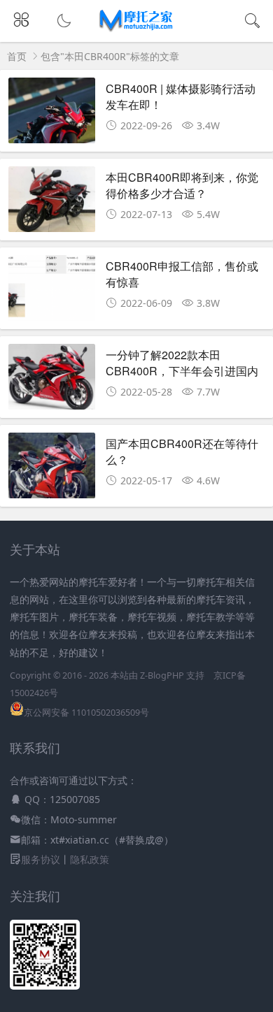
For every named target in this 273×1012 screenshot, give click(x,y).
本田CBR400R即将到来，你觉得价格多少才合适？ (182, 185)
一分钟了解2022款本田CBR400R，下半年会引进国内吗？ (182, 370)
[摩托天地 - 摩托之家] (136, 28)
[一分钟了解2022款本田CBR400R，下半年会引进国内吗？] (52, 380)
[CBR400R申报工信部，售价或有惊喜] (52, 291)
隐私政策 (89, 859)
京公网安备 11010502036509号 (86, 712)
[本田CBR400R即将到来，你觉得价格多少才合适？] (52, 203)
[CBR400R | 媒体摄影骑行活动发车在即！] (52, 114)
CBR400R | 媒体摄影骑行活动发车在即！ (180, 96)
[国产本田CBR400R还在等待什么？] (52, 469)
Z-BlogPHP (162, 675)
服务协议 (40, 859)
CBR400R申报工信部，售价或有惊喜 (182, 273)
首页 (17, 56)
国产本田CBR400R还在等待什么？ (182, 451)
